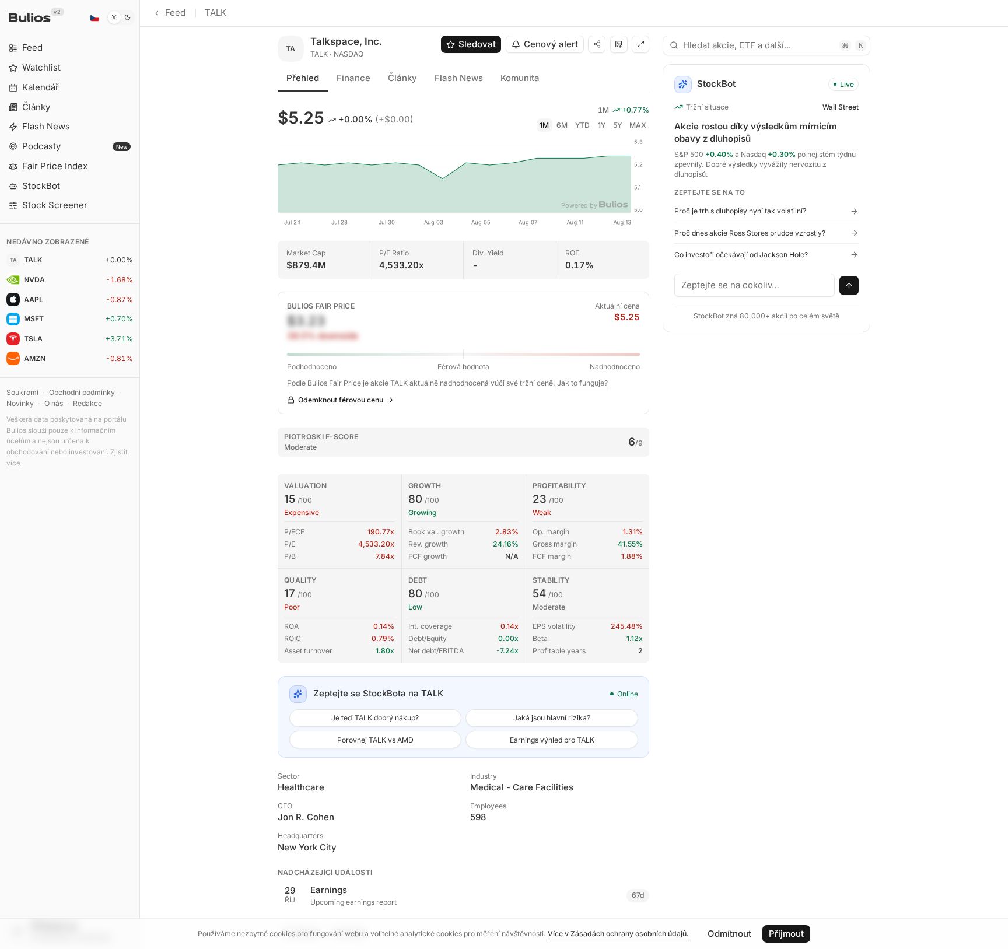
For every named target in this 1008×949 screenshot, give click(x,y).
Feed (175, 12)
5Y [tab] (617, 125)
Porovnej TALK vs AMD (375, 740)
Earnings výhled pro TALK (552, 740)
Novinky (20, 403)
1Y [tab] (602, 125)
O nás (53, 403)
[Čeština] (94, 17)
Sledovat (477, 44)
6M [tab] (562, 125)
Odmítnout (729, 933)
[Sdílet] (597, 44)
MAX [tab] (637, 125)
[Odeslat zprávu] (849, 286)
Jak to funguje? (582, 383)
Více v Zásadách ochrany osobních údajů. (618, 933)
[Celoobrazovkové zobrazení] (640, 44)
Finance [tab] (353, 77)
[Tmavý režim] (121, 17)
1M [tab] (544, 125)
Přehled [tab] (302, 77)
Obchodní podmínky (82, 392)
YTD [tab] (582, 125)
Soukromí (22, 392)
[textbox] (754, 285)
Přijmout (786, 933)
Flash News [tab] (459, 77)
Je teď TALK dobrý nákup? (375, 717)
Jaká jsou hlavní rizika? (551, 717)
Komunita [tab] (520, 77)
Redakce (87, 403)
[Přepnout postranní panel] (139, 474)
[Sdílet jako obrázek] (619, 44)
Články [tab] (402, 77)
